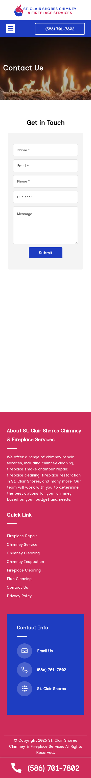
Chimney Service (22, 544)
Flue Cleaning (19, 578)
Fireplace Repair (22, 535)
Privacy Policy (19, 595)
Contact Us (17, 587)
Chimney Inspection (25, 561)
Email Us (45, 650)
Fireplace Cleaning (24, 570)
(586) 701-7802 (54, 768)
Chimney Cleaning (23, 553)
